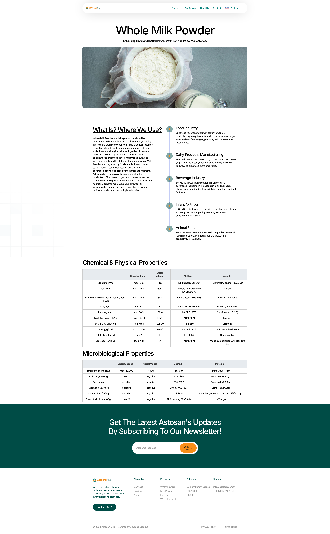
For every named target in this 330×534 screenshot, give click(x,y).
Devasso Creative (139, 526)
